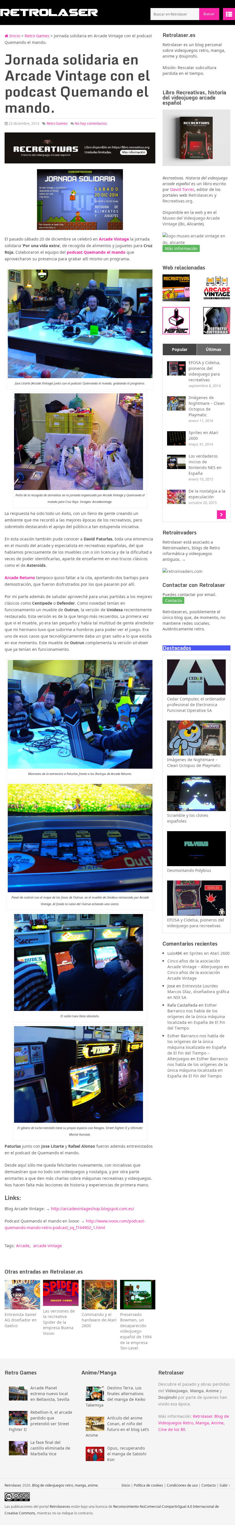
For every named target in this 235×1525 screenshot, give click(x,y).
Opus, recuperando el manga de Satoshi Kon (126, 1453)
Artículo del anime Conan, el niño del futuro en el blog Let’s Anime (117, 1426)
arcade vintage (47, 1245)
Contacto (208, 1485)
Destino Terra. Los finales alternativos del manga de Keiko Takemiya (115, 1396)
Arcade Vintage (114, 239)
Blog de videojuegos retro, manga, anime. (65, 1485)
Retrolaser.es (201, 195)
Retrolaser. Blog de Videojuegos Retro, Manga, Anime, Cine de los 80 (193, 1422)
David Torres (182, 189)
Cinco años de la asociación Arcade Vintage (193, 975)
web (199, 212)
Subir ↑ (225, 1485)
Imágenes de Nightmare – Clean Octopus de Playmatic (194, 762)
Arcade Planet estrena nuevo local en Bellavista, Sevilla (49, 1393)
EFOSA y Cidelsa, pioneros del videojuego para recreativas (195, 922)
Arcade (23, 1245)
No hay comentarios (91, 123)
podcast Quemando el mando (96, 252)
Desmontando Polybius (189, 870)
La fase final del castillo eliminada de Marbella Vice (50, 1448)
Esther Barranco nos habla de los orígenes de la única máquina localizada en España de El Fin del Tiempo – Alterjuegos (196, 1047)
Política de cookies (148, 1485)
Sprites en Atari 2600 (209, 953)
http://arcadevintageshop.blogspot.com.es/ (92, 1208)
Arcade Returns (20, 577)
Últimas (213, 349)
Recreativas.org (177, 201)
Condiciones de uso (182, 1485)
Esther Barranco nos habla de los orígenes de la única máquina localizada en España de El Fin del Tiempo (196, 1016)
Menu (229, 14)
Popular (179, 349)
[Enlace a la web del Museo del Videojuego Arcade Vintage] (196, 242)
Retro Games (37, 35)
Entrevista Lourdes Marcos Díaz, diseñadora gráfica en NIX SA (198, 991)
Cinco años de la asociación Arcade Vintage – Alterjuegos (195, 963)
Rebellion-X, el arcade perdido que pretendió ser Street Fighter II (40, 1420)
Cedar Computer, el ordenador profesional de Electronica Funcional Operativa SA (196, 704)
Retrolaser (13, 1485)
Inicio (14, 35)
